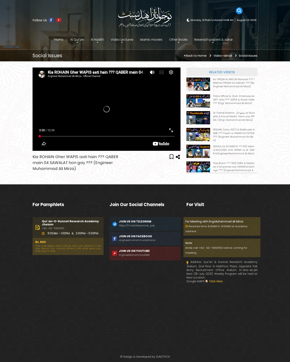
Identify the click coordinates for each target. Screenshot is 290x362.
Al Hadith (97, 39)
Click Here (216, 281)
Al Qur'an (77, 39)
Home (59, 39)
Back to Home (196, 55)
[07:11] (198, 168)
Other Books (178, 39)
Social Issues (248, 55)
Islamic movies (151, 39)
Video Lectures (122, 39)
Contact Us (11, 47)
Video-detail (222, 55)
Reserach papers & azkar (213, 39)
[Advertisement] (68, 311)
